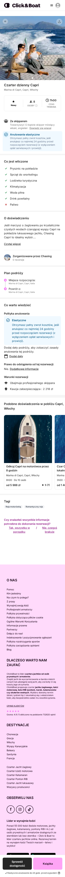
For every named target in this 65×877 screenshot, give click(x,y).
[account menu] (58, 5)
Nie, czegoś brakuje (49, 529)
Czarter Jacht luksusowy (20, 783)
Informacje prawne (17, 625)
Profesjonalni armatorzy (19, 609)
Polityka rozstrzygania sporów (23, 641)
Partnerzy (12, 629)
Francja (11, 758)
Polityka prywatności (18, 613)
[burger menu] (51, 5)
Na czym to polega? (18, 597)
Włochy (11, 742)
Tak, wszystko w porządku (19, 529)
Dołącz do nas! (15, 633)
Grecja (10, 738)
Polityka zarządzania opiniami (23, 645)
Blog (9, 649)
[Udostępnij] (59, 22)
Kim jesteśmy (14, 593)
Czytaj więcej (12, 244)
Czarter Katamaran (17, 775)
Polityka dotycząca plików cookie (25, 617)
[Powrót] (5, 21)
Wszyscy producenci (18, 787)
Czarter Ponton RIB (17, 779)
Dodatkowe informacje (24, 369)
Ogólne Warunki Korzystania (22, 621)
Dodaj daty (16, 356)
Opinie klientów (15, 706)
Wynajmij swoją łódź (18, 605)
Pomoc (10, 589)
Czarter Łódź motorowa (19, 771)
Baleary (11, 750)
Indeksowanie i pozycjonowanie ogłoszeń (29, 637)
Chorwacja (12, 734)
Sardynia (11, 754)
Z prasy (11, 601)
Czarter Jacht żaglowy (19, 767)
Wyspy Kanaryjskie (17, 746)
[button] (32, 78)
